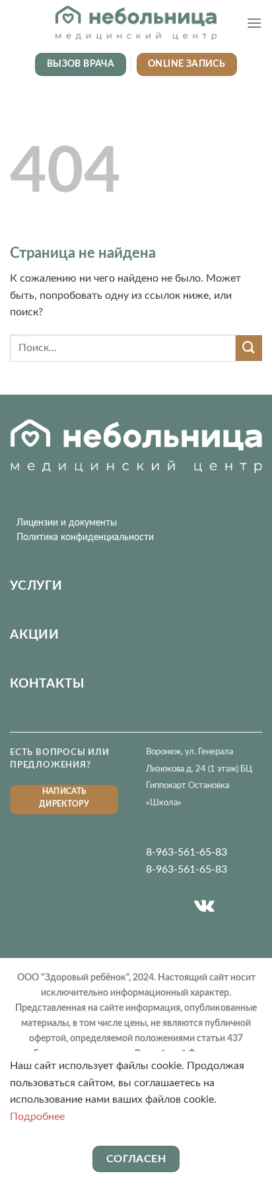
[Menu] (254, 23)
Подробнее (37, 1116)
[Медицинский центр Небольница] (136, 23)
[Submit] (249, 348)
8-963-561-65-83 (186, 852)
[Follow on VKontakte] (204, 906)
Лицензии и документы (67, 523)
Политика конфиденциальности (85, 537)
